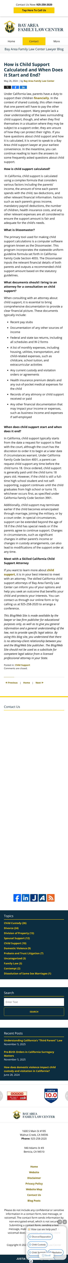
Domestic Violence (17, 948)
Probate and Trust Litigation (23, 953)
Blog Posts (34, 1200)
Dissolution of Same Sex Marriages (27, 973)
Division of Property (19, 933)
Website (34, 1172)
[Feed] (51, 898)
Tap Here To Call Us (34, 10)
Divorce (11, 928)
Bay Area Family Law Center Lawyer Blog (34, 26)
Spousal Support (17, 938)
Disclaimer (34, 1178)
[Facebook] (17, 898)
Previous (12, 682)
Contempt (12, 968)
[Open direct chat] (60, 1222)
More (56, 41)
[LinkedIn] (25, 898)
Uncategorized (15, 958)
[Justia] (34, 898)
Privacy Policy (34, 1183)
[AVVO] (42, 898)
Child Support (22, 664)
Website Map (34, 1189)
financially (41, 98)
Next (39, 682)
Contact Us (34, 1195)
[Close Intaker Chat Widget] (64, 1222)
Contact (34, 41)
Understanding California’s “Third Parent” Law (33, 1040)
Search (34, 1011)
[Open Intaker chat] (31, 1261)
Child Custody (15, 923)
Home (11, 41)
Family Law (13, 963)
